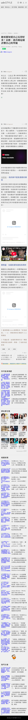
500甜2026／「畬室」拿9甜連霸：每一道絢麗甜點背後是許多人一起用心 (19, 633)
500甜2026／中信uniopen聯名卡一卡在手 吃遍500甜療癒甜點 (19, 536)
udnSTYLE (4, 33)
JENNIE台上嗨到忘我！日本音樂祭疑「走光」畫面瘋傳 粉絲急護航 (18, 670)
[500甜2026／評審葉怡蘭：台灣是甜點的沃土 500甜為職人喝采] (6, 552)
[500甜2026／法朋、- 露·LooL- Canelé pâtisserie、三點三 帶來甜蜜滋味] (6, 544)
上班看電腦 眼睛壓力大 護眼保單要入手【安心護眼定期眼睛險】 (22, 434)
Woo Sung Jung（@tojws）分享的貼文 (13, 324)
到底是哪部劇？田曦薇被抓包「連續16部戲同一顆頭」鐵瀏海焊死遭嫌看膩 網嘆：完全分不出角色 (13, 434)
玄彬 (9, 349)
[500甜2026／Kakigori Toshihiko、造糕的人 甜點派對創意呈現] (6, 528)
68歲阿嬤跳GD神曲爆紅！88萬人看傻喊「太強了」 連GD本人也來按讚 (19, 686)
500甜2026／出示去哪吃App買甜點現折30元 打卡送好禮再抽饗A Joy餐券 (19, 504)
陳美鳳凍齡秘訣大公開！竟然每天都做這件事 (22, 421)
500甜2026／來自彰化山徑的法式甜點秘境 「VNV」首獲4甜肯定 (19, 617)
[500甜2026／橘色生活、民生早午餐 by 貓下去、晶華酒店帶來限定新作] (6, 495)
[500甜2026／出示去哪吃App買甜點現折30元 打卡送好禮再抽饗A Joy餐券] (6, 504)
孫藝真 (3, 349)
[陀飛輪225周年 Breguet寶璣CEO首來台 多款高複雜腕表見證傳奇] (6, 609)
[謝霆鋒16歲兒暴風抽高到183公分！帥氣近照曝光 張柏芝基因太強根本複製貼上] (6, 711)
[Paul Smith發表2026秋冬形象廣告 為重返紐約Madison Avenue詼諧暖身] (6, 568)
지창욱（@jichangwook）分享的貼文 (12, 242)
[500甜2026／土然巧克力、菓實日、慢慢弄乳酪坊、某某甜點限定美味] (6, 520)
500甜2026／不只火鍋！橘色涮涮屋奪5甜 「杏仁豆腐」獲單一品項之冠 (19, 649)
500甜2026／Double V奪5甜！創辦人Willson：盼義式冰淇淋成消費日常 (19, 584)
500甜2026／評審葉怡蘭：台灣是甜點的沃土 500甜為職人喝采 (18, 552)
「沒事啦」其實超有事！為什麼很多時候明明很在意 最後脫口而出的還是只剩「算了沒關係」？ (19, 642)
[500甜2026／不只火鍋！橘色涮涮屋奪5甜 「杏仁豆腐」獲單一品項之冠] (6, 649)
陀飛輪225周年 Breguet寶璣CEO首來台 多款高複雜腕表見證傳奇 (19, 609)
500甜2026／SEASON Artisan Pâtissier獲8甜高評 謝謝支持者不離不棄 (19, 601)
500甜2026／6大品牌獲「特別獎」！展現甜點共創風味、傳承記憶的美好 (18, 576)
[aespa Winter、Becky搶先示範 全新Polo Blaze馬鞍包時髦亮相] (6, 593)
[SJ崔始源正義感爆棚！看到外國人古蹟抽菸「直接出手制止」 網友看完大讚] (6, 377)
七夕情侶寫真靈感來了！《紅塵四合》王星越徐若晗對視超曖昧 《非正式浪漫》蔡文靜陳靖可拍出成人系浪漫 (13, 421)
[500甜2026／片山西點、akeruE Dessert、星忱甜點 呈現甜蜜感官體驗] (6, 512)
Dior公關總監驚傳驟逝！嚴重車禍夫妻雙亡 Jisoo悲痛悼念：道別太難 (19, 679)
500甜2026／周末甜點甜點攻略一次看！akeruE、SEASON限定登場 (19, 480)
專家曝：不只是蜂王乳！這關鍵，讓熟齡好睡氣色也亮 (4, 421)
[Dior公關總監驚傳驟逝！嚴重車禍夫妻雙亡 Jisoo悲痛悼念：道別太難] (6, 678)
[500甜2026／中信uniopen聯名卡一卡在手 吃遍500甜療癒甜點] (6, 536)
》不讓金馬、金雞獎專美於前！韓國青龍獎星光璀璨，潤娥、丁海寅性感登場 (14, 342)
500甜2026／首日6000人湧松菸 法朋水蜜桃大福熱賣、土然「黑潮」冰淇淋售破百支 (19, 488)
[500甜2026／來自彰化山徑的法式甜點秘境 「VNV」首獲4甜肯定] (6, 617)
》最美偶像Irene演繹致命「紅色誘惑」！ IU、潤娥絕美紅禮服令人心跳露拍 (14, 332)
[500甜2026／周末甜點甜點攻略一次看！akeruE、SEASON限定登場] (6, 479)
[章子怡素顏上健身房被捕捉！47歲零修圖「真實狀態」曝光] (6, 702)
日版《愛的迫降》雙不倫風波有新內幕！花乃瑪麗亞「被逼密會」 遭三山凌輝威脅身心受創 (19, 385)
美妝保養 (21, 7)
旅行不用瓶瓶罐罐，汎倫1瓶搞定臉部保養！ (5, 434)
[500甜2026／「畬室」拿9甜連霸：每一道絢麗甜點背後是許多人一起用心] (6, 633)
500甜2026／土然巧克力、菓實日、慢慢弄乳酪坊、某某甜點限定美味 (18, 520)
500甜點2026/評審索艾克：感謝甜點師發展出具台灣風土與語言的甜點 (18, 560)
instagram (9, 71)
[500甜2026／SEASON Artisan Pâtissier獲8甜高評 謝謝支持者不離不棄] (6, 601)
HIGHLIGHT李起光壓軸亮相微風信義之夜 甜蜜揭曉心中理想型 (19, 471)
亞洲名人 (16, 33)
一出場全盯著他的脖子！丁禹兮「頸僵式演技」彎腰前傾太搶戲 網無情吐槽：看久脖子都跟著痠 (22, 446)
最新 (2, 7)
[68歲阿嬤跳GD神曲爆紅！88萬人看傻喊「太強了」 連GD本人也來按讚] (6, 686)
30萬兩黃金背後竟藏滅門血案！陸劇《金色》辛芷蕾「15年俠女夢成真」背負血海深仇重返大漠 (19, 402)
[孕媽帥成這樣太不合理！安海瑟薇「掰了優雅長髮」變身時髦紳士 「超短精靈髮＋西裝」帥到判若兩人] (6, 393)
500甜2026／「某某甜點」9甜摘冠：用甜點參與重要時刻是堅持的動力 (18, 625)
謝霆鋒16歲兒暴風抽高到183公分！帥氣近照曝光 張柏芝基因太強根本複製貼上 (19, 711)
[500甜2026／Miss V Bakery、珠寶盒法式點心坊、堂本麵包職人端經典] (6, 463)
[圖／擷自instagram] (14, 60)
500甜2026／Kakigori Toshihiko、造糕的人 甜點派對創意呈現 (18, 528)
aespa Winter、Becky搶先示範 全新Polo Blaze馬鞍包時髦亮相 (18, 592)
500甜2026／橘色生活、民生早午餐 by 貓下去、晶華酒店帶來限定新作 (19, 495)
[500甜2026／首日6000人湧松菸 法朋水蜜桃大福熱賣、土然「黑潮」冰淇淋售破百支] (6, 487)
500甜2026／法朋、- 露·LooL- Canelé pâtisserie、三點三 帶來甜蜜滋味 (19, 545)
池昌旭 (14, 349)
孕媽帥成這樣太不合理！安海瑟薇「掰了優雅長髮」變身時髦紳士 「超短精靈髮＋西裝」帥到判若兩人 (19, 395)
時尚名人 (7, 7)
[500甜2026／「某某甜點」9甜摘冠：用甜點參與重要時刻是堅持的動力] (6, 625)
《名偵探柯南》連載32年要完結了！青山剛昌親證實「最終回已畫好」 (19, 694)
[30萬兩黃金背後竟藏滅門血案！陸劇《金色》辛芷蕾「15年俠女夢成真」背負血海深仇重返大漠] (6, 401)
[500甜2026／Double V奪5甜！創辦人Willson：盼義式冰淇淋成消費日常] (6, 585)
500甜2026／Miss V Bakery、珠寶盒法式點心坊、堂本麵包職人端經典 (18, 464)
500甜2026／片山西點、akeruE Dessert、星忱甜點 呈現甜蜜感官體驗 (19, 511)
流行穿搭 (14, 7)
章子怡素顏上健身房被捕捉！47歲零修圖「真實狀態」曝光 (19, 702)
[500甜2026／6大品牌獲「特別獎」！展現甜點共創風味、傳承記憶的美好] (6, 576)
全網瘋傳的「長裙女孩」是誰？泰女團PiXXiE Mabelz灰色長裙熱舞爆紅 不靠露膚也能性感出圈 (14, 446)
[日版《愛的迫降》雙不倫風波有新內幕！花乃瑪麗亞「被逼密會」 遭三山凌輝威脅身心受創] (6, 385)
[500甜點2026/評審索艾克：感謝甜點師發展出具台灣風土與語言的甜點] (6, 560)
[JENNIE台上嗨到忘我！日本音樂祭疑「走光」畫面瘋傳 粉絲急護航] (6, 670)
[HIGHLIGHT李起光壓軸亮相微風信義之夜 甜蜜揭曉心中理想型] (6, 471)
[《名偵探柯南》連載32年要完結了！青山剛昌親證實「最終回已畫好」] (6, 694)
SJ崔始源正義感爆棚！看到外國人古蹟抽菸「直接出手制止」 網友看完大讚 (19, 376)
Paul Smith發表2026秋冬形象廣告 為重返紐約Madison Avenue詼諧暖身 (18, 569)
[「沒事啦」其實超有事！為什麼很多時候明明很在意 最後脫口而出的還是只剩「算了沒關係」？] (6, 641)
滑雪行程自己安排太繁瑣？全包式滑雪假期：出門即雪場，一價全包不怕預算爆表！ (4, 446)
